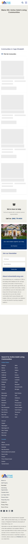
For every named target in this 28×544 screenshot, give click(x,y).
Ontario (3, 456)
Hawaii (3, 389)
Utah (16, 417)
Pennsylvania (18, 402)
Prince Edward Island (6, 459)
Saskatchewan (5, 463)
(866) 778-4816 (17, 218)
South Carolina (18, 407)
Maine (16, 382)
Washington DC (5, 428)
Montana (3, 400)
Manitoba (3, 447)
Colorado (3, 377)
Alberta (3, 442)
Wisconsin (4, 432)
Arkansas (3, 372)
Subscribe (14, 269)
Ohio (16, 395)
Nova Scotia (4, 454)
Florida (3, 384)
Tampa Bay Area (5, 499)
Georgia (3, 387)
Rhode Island (18, 405)
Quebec (3, 461)
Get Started (14, 246)
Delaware (3, 382)
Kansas (17, 375)
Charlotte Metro (5, 492)
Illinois (16, 367)
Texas (16, 414)
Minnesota (4, 393)
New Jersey (4, 409)
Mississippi (4, 395)
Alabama (3, 365)
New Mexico (4, 412)
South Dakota (18, 409)
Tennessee (17, 412)
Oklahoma (17, 398)
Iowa (16, 372)
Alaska (3, 367)
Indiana (16, 370)
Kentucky (17, 377)
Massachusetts (18, 387)
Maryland (17, 384)
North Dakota (18, 393)
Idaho (16, 365)
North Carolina (5, 417)
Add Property (4, 483)
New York (3, 414)
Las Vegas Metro (5, 494)
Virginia (3, 423)
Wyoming (3, 435)
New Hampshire (5, 407)
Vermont (3, 420)
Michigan (17, 389)
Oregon (16, 400)
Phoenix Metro (4, 497)
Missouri (3, 398)
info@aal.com (20, 536)
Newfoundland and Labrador (8, 451)
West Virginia (4, 430)
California (3, 375)
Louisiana (17, 379)
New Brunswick (5, 449)
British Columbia (5, 444)
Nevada (3, 405)
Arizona (3, 370)
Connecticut (4, 379)
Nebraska (3, 402)
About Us (3, 480)
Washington (4, 425)
